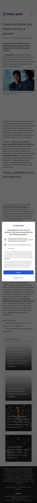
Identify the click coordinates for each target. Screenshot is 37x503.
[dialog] (18, 251)
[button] (18, 248)
